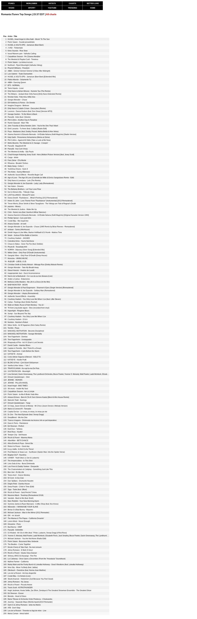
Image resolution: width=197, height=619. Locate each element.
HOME (92, 8)
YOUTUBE (52, 8)
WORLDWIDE (31, 3)
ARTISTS (52, 3)
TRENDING (72, 8)
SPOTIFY (31, 8)
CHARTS (72, 3)
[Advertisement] (53, 25)
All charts (51, 14)
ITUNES (11, 3)
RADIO (11, 8)
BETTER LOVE (93, 3)
